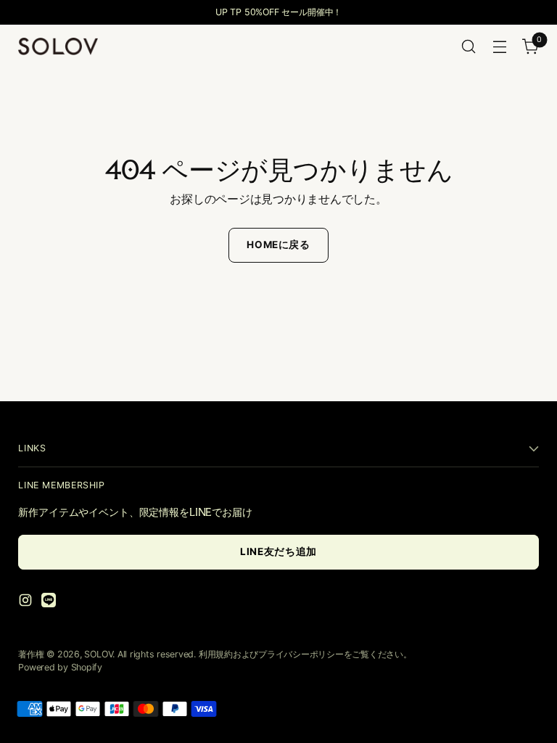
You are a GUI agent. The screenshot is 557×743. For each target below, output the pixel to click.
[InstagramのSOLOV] (27, 602)
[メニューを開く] (500, 47)
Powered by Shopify (60, 667)
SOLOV (98, 654)
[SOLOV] (58, 46)
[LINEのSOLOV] (50, 602)
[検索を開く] (469, 47)
